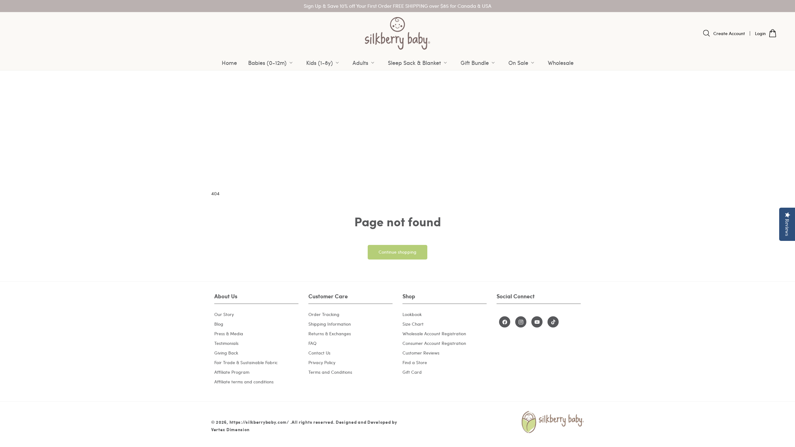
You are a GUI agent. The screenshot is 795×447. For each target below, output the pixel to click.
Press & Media (228, 333)
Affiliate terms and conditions (244, 382)
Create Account (729, 33)
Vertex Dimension (230, 429)
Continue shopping (397, 252)
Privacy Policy (321, 362)
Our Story (224, 314)
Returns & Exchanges (329, 333)
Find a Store (414, 362)
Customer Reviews (420, 353)
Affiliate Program (231, 372)
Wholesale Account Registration (434, 333)
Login (760, 33)
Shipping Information (329, 324)
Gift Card (412, 372)
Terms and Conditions (330, 372)
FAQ (312, 343)
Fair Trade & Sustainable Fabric (246, 362)
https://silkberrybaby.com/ (259, 422)
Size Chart (413, 324)
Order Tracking (323, 314)
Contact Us (319, 353)
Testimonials (226, 343)
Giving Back (226, 353)
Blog (218, 324)
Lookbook (412, 314)
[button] (271, 62)
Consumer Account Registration (434, 343)
